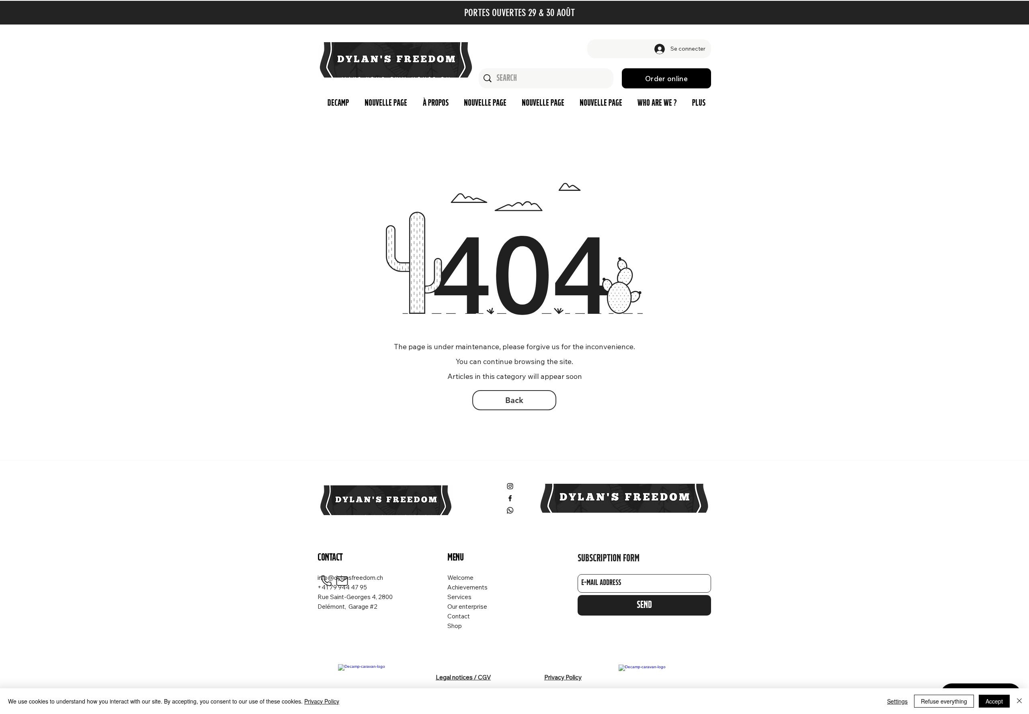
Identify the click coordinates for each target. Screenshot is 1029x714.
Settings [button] (897, 701)
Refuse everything (944, 701)
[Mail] (342, 581)
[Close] (1019, 701)
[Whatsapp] (510, 510)
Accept (994, 701)
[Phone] (326, 581)
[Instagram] (510, 486)
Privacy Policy (321, 701)
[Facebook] (510, 498)
